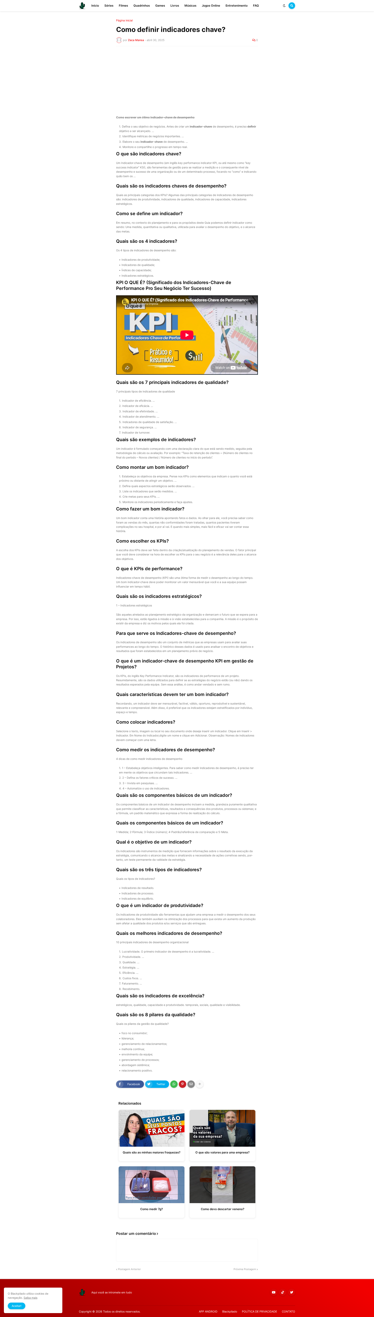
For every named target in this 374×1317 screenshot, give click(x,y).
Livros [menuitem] (174, 5)
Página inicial (124, 20)
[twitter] (291, 1292)
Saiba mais (30, 1297)
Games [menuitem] (160, 5)
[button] (284, 5)
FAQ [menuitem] (256, 5)
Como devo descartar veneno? (222, 1209)
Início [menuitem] (95, 5)
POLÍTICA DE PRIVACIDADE (259, 1311)
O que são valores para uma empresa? (222, 1152)
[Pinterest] (182, 1084)
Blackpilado (229, 1311)
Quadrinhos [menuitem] (141, 5)
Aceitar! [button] (16, 1305)
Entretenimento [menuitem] (237, 5)
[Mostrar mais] (199, 1084)
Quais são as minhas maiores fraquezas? (151, 1152)
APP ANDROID (208, 1311)
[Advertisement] (187, 78)
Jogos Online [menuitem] (211, 5)
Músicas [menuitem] (190, 5)
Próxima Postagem (245, 1269)
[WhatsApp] (174, 1084)
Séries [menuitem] (108, 5)
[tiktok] (282, 1292)
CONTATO (288, 1311)
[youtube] (273, 1292)
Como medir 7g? (151, 1209)
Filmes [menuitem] (123, 5)
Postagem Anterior (129, 1269)
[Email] (191, 1084)
